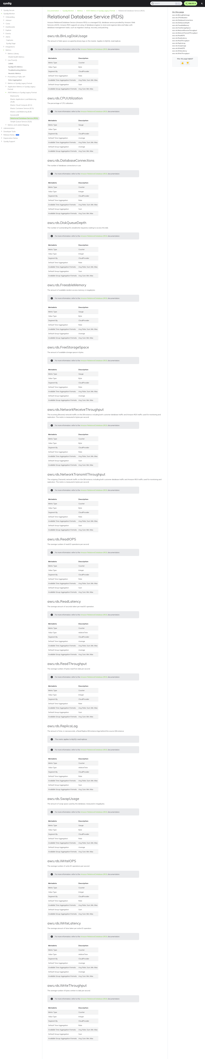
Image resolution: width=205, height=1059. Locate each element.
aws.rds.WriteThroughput (180, 53)
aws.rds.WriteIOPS (178, 48)
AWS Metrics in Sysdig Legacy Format (100, 11)
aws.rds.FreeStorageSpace (181, 28)
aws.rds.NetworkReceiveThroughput (184, 30)
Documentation (53, 11)
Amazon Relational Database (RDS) (94, 49)
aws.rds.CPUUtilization (179, 17)
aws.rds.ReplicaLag (178, 43)
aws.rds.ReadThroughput (180, 40)
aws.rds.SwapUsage (179, 46)
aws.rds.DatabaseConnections (182, 20)
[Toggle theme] (202, 3)
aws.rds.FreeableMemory (180, 25)
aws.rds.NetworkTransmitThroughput (184, 33)
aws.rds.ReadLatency (179, 38)
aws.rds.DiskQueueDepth (181, 23)
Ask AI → (192, 3)
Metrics (80, 11)
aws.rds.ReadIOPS (178, 35)
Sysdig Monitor (68, 11)
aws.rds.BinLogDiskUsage (181, 15)
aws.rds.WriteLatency (179, 51)
